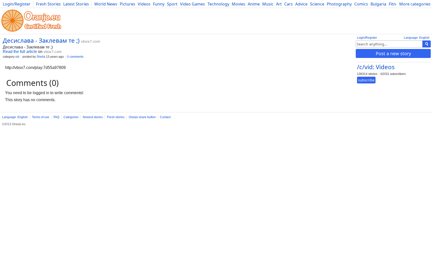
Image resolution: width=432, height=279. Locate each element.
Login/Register (16, 4)
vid (17, 56)
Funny (158, 4)
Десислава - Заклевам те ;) (41, 40)
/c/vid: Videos (376, 67)
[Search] (426, 43)
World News (105, 4)
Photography (339, 4)
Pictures (127, 4)
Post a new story (393, 53)
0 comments (75, 56)
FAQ (56, 117)
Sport (172, 4)
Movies (238, 4)
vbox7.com (90, 41)
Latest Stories (76, 4)
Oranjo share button (142, 117)
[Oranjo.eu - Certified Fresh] (31, 31)
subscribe (366, 80)
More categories (414, 4)
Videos (144, 4)
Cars (288, 4)
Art (279, 4)
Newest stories (93, 117)
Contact (165, 117)
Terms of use (40, 117)
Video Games (192, 4)
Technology (218, 4)
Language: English (417, 37)
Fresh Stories (48, 4)
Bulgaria (378, 4)
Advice (301, 4)
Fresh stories (115, 117)
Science (317, 4)
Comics (361, 4)
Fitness (395, 4)
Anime (254, 4)
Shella (40, 56)
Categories (71, 117)
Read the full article (20, 51)
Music (268, 4)
